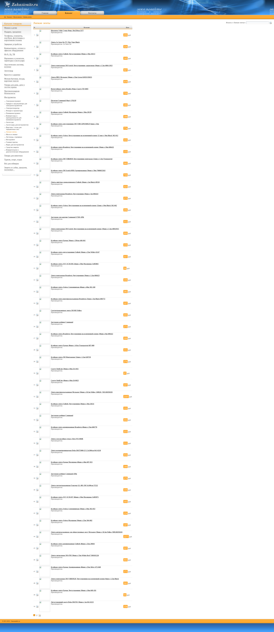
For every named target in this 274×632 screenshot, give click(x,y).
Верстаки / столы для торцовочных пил (13, 128)
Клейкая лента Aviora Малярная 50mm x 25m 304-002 (71, 520)
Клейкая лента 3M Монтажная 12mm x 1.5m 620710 (71, 357)
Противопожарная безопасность (11, 92)
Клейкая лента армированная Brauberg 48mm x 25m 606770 (74, 427)
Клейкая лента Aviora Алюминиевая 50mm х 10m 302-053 (73, 509)
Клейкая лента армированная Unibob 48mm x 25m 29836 (73, 544)
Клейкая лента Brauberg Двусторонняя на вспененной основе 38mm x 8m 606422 (82, 334)
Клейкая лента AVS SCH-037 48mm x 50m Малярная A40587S (75, 497)
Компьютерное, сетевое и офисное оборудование (14, 49)
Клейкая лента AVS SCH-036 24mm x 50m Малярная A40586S (75, 264)
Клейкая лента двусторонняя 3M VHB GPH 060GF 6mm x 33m (75, 124)
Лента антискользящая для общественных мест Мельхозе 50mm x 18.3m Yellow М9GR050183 (86, 532)
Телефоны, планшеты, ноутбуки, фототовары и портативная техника (14, 38)
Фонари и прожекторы (14, 111)
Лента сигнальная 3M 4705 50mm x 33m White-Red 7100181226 (75, 555)
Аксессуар (10, 122)
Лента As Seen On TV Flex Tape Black (65, 42)
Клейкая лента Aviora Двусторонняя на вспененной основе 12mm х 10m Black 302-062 (84, 205)
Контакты (92, 13)
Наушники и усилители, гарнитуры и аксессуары (14, 59)
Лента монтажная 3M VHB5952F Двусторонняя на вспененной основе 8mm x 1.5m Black (85, 579)
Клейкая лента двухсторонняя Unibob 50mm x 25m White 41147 (75, 252)
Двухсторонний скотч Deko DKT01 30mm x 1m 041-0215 (72, 602)
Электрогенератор (12, 108)
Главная (45, 13)
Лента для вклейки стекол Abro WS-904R (67, 439)
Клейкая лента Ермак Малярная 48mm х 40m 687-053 (71, 462)
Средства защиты (12, 147)
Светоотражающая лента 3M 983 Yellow (66, 310)
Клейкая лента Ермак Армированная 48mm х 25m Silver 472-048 (76, 567)
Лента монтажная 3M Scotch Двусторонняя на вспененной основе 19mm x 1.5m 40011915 (85, 229)
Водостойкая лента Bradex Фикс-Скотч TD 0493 (69, 89)
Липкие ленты (27, 17)
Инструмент (10, 140)
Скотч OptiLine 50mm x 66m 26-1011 (65, 369)
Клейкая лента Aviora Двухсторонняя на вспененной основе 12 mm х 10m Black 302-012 (84, 135)
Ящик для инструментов (15, 145)
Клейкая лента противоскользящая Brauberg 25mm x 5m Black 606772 (78, 299)
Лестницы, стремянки (14, 137)
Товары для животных (13, 156)
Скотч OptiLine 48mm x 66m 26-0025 (65, 380)
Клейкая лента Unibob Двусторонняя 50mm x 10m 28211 (72, 404)
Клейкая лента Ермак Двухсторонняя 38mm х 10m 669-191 (73, 590)
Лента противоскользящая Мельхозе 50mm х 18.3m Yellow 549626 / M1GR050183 (82, 392)
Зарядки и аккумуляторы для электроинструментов (16, 104)
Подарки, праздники (12, 32)
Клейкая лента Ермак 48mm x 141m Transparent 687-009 (72, 345)
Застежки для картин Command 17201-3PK (67, 217)
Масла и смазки (11, 134)
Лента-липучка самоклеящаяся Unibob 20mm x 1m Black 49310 (75, 182)
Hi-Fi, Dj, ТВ (9, 54)
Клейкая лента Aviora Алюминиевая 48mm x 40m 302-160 (73, 287)
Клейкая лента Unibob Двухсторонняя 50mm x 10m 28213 (73, 54)
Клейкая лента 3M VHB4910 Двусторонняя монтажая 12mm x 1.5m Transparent (81, 159)
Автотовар (8, 71)
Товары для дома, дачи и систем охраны (14, 86)
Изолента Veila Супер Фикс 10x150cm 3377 (67, 30)
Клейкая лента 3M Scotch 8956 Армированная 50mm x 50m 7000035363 (78, 170)
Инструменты (17, 17)
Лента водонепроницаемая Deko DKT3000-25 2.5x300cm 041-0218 (76, 450)
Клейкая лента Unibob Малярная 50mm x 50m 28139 (71, 112)
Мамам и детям (10, 28)
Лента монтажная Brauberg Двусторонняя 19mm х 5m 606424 (74, 194)
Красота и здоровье (12, 75)
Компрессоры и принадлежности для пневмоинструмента (13, 118)
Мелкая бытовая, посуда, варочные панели (14, 80)
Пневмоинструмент (13, 113)
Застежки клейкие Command (62, 322)
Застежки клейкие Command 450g (64, 474)
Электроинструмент (13, 101)
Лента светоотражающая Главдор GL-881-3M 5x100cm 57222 (74, 485)
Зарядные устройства (13, 44)
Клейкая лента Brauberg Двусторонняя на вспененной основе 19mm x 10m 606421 (82, 147)
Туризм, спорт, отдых (13, 159)
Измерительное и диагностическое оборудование (17, 151)
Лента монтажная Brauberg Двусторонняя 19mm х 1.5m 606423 (75, 275)
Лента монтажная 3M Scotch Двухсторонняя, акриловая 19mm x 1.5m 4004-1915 (81, 65)
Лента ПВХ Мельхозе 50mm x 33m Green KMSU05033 (71, 77)
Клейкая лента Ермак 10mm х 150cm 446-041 (68, 240)
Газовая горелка (12, 142)
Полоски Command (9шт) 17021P (63, 100)
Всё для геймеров (11, 163)
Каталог (68, 13)
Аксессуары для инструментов (17, 125)
